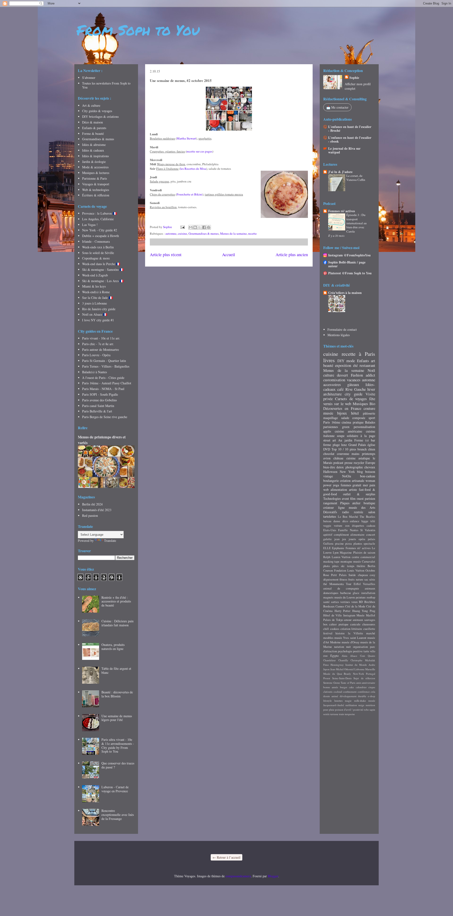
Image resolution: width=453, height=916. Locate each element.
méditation (351, 705)
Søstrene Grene (331, 682)
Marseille (370, 669)
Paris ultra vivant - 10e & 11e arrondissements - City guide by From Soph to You (117, 745)
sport (372, 418)
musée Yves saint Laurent (350, 638)
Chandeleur (329, 660)
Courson (328, 570)
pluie (331, 709)
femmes (346, 485)
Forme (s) (361, 440)
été (355, 365)
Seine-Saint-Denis (342, 678)
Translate (110, 540)
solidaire (352, 435)
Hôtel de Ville (332, 615)
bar (373, 440)
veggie (327, 526)
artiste (353, 489)
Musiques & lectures (95, 172)
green (345, 426)
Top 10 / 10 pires (343, 449)
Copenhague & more (96, 258)
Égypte (334, 656)
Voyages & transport (95, 184)
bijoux (342, 413)
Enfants (363, 360)
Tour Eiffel (353, 584)
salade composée (353, 418)
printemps (368, 453)
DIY (340, 360)
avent (345, 498)
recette (252, 233)
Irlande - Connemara (96, 241)
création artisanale (352, 480)
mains (355, 453)
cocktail (338, 691)
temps (350, 566)
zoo (325, 656)
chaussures (368, 624)
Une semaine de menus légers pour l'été (116, 718)
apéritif (327, 535)
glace (356, 593)
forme (327, 444)
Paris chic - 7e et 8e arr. (98, 344)
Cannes (340, 606)
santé (326, 602)
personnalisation (364, 426)
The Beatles (367, 517)
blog (360, 471)
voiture (338, 526)
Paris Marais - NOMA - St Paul (103, 388)
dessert (342, 375)
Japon (326, 669)
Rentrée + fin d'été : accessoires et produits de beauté (116, 601)
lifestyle (327, 700)
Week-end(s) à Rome (96, 292)
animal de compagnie (341, 588)
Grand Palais (357, 444)
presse (348, 462)
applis (327, 431)
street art (329, 440)
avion (327, 458)
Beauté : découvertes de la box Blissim (117, 694)
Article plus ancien (292, 254)
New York (347, 471)
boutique (369, 503)
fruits (351, 579)
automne (170, 233)
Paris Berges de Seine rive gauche (104, 417)
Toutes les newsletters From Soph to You (106, 85)
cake (351, 687)
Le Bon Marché (348, 517)
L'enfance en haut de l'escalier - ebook (349, 139)
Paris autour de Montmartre (100, 349)
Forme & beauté (93, 133)
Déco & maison (92, 122)
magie (348, 700)
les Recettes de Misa (193, 168)
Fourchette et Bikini (189, 194)
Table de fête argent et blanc (116, 670)
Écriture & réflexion (95, 195)
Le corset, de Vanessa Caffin (355, 178)
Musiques (360, 403)
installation (368, 593)
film (353, 498)
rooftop (371, 597)
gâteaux (353, 384)
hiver (371, 389)
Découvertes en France (342, 408)
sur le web (342, 403)
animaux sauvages (364, 620)
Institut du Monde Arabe (360, 664)
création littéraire (351, 629)
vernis (328, 403)
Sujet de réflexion (364, 678)
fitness (343, 579)
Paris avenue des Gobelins (99, 400)
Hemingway (337, 664)
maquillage (330, 418)
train (341, 714)
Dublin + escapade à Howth (100, 235)
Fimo (326, 664)
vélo (372, 651)
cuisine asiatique (358, 458)
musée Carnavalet (364, 562)
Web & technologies (95, 189)
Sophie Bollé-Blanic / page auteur (346, 264)
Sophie (354, 77)
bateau (327, 521)
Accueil (228, 254)
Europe (370, 462)
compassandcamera (238, 876)
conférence (364, 691)
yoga (336, 485)
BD (361, 602)
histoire (340, 633)
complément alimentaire (349, 535)
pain (372, 485)
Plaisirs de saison (364, 553)
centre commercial (363, 557)
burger (343, 687)
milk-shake (360, 700)
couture (369, 408)
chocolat (328, 453)
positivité (358, 709)
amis (358, 682)
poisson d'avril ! (343, 709)
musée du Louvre (344, 597)
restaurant (367, 365)
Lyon (336, 553)
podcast (338, 462)
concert (370, 535)
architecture (332, 394)
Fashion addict (363, 375)
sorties (335, 602)
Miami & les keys (94, 286)
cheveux (369, 467)
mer (365, 485)
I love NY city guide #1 (98, 320)
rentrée (358, 512)
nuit (348, 647)
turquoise (350, 714)
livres (329, 360)
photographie (354, 467)
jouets (352, 539)
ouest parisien (366, 498)
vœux (354, 602)
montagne (346, 562)
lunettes (338, 700)
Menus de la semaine (233, 233)
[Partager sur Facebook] (204, 227)
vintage (328, 476)
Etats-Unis (329, 530)
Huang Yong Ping (363, 611)
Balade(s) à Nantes (94, 372)
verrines (345, 602)
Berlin (371, 566)
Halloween (330, 471)
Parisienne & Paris (94, 178)
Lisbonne (359, 669)
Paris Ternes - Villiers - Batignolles (105, 366)
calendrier (361, 687)
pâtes (335, 566)
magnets (328, 597)
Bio (372, 403)
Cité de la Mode (355, 606)
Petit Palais (338, 575)
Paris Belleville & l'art (97, 411)
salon (371, 512)
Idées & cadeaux (93, 150)
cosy (372, 575)
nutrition (370, 705)
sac (366, 579)
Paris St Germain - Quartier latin (104, 360)
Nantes (354, 530)
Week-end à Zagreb (95, 275)
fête (372, 398)
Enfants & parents (94, 128)
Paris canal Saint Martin (98, 405)
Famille (343, 530)
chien (371, 449)
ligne (341, 507)
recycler (359, 462)
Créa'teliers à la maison (345, 292)
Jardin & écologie (94, 161)
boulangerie (331, 480)
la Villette (355, 633)
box (325, 624)
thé (325, 584)
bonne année (330, 687)
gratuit (356, 485)
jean (337, 539)
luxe (344, 444)
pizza (348, 544)
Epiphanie (338, 548)
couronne (343, 453)
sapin (372, 709)
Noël (371, 370)
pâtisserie (369, 413)
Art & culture (91, 105)
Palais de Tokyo (333, 620)
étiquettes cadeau (363, 526)
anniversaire (368, 682)
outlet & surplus (359, 494)
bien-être (329, 467)
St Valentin (367, 530)
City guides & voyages (97, 111)
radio (345, 512)
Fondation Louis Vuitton (349, 570)
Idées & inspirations (95, 156)
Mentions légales (338, 335)
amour (348, 620)
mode (350, 360)
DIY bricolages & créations (100, 116)
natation (339, 647)
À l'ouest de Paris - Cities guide (103, 377)
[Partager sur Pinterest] (208, 227)
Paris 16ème (331, 422)
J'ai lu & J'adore (340, 171)
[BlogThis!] (195, 227)
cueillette (369, 629)
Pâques (344, 503)
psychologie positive (350, 651)
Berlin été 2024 (92, 504)
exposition (343, 365)
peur (325, 709)
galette (327, 539)
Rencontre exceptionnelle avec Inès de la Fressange (117, 814)
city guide (353, 394)
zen (347, 526)
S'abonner (88, 77)
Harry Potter (343, 611)
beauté (328, 365)
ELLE (327, 548)
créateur (328, 507)
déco (345, 521)
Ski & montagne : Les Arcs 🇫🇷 (103, 281)
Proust (326, 678)
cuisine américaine (348, 431)
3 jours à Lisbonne (94, 303)
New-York (358, 673)
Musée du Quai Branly (337, 673)
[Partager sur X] (199, 227)
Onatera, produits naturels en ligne (113, 646)
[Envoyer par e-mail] (190, 227)
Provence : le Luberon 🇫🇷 (99, 213)
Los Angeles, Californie (98, 219)
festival (327, 633)
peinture (361, 597)
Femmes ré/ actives (341, 210)
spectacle (369, 544)
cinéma (346, 422)
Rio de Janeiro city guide (98, 309)
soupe (340, 435)
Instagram (349, 615)
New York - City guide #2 (99, 230)
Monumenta (336, 584)
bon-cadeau (367, 476)
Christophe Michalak (363, 660)
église (371, 444)
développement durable (353, 696)
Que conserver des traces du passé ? (117, 765)
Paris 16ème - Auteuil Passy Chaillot (106, 383)
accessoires (332, 384)
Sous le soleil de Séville (98, 252)
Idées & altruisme (94, 144)
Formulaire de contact (342, 329)
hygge (364, 521)
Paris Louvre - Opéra (96, 355)
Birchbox (369, 602)
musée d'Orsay (350, 642)
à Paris (367, 353)
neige (361, 705)
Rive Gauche (355, 389)
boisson (370, 471)
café (340, 389)
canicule (355, 624)
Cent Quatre (367, 655)
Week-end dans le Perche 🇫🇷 (101, 264)
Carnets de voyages (351, 398)
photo (326, 566)
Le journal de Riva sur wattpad (344, 150)
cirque (371, 687)
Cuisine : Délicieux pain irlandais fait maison (117, 623)
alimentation (339, 489)
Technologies (332, 498)
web (326, 489)
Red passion (90, 515)
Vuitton (345, 557)
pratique (358, 422)
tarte (366, 651)
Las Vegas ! (90, 224)
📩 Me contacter (337, 107)
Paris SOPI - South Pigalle (100, 394)
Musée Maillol (366, 615)
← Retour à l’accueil (226, 857)
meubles (328, 638)
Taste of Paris (348, 682)
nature (359, 579)
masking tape (331, 562)
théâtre (361, 566)
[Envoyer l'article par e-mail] (182, 227)
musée (328, 413)
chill (326, 629)
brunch (362, 449)
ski (342, 566)
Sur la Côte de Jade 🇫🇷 (97, 297)
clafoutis (327, 691)
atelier (356, 503)
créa (373, 691)
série (372, 579)
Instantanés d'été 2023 (96, 510)
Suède (352, 575)
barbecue (345, 593)
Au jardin (345, 440)
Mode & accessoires (95, 167)
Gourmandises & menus (204, 233)
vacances (354, 379)
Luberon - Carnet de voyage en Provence (115, 789)
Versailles (369, 584)
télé (372, 521)
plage (336, 444)
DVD (326, 449)
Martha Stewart (186, 138)
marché (370, 633)
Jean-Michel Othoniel (342, 669)
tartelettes (329, 516)
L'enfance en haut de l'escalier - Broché (349, 128)
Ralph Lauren (331, 557)
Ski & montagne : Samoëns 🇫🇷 (103, 269)
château (338, 458)
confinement (350, 691)
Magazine (346, 553)
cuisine (182, 233)
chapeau (363, 575)
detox (340, 467)
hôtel (355, 413)
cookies (334, 629)
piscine (339, 544)
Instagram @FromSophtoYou (349, 255)
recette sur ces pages (199, 151)
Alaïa (344, 655)
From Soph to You (138, 30)
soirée (326, 714)
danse (336, 521)
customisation (334, 379)
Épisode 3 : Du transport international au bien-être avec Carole (356, 223)
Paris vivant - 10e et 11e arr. (101, 338)
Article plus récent (165, 254)
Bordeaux (329, 606)
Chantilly (343, 660)
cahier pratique (338, 624)
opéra (362, 539)
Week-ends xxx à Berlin (98, 247)
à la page (368, 435)
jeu (344, 539)
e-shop (371, 696)
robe (366, 709)
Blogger (273, 876)
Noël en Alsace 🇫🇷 (94, 314)
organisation (360, 647)
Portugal (370, 673)
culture (328, 375)
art (373, 360)
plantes (357, 544)
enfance (354, 521)
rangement (330, 503)
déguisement (331, 579)
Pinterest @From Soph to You (350, 273)
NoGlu (346, 476)
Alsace (353, 655)
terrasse (334, 714)
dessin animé (330, 696)
